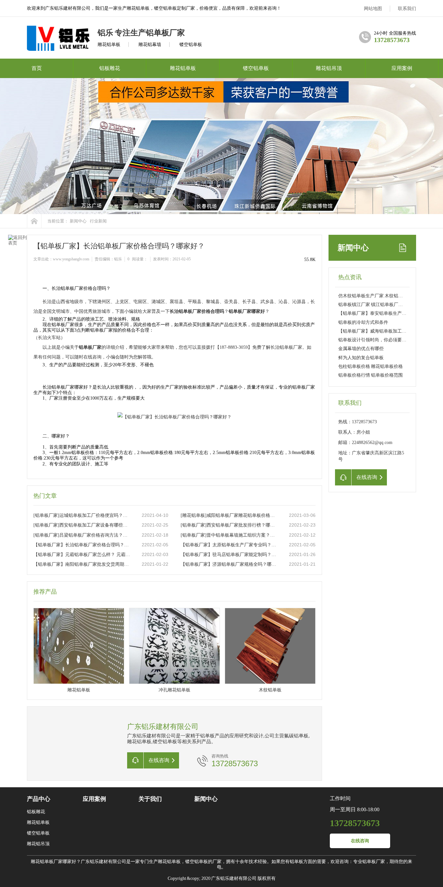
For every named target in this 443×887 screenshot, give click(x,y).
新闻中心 (78, 221)
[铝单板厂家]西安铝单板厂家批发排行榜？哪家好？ (230, 525)
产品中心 (38, 799)
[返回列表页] (17, 251)
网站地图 (373, 8)
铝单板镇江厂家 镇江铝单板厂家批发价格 (379, 304)
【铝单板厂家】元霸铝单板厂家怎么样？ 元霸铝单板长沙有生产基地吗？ (82, 554)
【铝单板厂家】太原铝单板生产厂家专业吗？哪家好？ (230, 544)
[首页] (34, 221)
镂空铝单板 (256, 68)
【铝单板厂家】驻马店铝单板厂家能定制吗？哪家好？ (230, 554)
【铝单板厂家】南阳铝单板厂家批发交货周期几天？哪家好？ (82, 564)
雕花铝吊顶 (329, 68)
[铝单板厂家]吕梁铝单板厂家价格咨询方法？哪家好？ (82, 535)
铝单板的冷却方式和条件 (363, 322)
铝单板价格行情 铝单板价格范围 (370, 375)
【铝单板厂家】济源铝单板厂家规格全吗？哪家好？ (230, 564)
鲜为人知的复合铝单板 (361, 357)
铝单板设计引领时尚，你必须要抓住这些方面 (383, 339)
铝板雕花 (109, 68)
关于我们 (150, 799)
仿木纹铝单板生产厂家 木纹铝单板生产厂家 (381, 295)
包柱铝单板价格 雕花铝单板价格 (370, 366)
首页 (36, 68)
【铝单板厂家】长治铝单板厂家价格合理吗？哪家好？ (82, 544)
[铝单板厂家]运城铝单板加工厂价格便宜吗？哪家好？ (82, 515)
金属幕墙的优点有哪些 (361, 348)
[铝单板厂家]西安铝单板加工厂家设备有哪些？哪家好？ (82, 525)
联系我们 (407, 8)
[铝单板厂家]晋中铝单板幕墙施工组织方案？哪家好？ (230, 535)
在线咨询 (360, 840)
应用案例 (401, 68)
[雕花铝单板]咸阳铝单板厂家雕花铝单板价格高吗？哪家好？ (230, 515)
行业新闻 (98, 221)
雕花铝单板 (183, 68)
